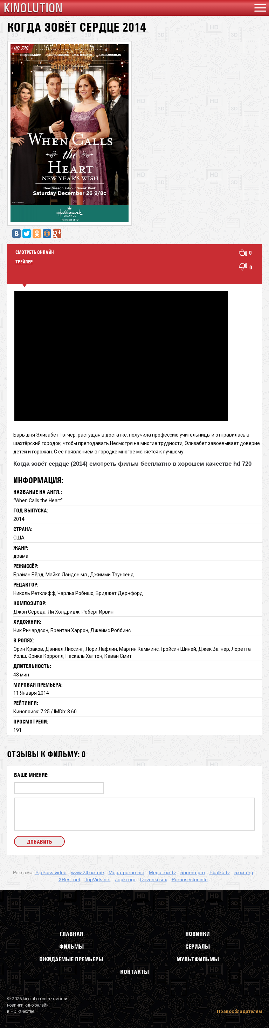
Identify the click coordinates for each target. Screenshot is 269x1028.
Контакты (134, 972)
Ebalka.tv (219, 872)
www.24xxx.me (87, 872)
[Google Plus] (57, 233)
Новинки (197, 934)
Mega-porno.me (126, 872)
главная (71, 934)
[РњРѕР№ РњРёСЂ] (47, 233)
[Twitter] (26, 233)
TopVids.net (98, 879)
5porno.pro (192, 872)
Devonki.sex (153, 879)
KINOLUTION (33, 8)
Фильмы (71, 946)
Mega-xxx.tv (162, 872)
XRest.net (69, 879)
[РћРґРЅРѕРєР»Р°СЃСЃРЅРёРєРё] (37, 233)
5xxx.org (243, 872)
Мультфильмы (198, 959)
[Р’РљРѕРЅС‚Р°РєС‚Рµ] (16, 233)
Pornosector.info (190, 879)
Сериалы (197, 946)
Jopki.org (125, 879)
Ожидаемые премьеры (71, 959)
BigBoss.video (51, 872)
